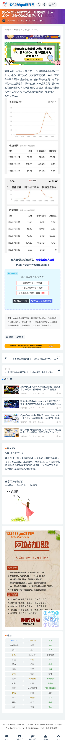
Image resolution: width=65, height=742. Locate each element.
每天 (32, 674)
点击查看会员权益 (45, 260)
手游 (14, 664)
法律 (50, 674)
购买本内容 (21, 301)
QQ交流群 (12, 491)
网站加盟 (32, 739)
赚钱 (50, 702)
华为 (32, 650)
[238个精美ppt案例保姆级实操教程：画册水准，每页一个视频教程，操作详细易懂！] (11, 390)
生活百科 (32, 679)
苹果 (50, 697)
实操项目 (11, 21)
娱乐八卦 (32, 655)
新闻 (50, 669)
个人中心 (45, 739)
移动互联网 (32, 688)
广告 (14, 660)
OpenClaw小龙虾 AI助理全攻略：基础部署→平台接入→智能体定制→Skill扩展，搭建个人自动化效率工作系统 (40, 418)
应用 (32, 660)
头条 (14, 655)
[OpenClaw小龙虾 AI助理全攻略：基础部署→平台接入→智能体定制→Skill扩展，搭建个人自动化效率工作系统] (11, 418)
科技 (14, 688)
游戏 (14, 679)
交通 (32, 645)
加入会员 (19, 739)
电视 (32, 683)
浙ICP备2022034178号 (35, 728)
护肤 (32, 664)
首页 (18, 30)
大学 (50, 650)
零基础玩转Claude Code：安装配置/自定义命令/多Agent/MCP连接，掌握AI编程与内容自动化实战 (40, 404)
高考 (50, 707)
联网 (50, 693)
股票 (14, 697)
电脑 (14, 683)
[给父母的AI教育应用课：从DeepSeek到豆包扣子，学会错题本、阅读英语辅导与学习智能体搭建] (11, 432)
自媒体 (32, 697)
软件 (14, 707)
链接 (21, 337)
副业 (14, 650)
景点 (14, 674)
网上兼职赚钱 (50, 688)
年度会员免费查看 (42, 301)
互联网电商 (14, 645)
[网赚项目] (32, 640)
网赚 (32, 693)
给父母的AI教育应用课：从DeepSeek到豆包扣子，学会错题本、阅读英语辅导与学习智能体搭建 (40, 432)
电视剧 (50, 683)
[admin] (4, 20)
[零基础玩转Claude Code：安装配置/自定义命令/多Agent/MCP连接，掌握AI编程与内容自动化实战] (11, 404)
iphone (14, 640)
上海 (50, 640)
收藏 (10, 337)
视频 (14, 702)
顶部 (58, 739)
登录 (54, 4)
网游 (14, 693)
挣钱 (50, 664)
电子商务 (50, 679)
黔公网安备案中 (52, 728)
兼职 (50, 645)
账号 (32, 702)
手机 (50, 660)
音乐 (32, 707)
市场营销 (50, 655)
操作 (14, 669)
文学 (32, 669)
